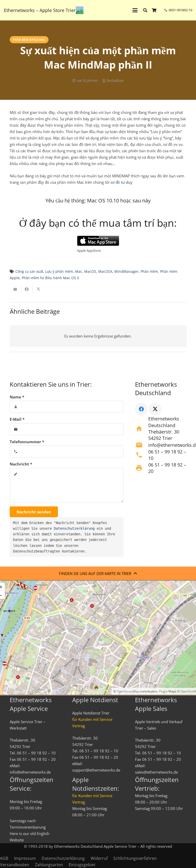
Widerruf (99, 858)
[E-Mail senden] (15, 289)
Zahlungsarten (49, 864)
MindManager (126, 271)
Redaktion (115, 80)
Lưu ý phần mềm (59, 271)
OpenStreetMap (128, 691)
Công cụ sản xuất (29, 271)
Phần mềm (149, 271)
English (43, 833)
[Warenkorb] (154, 10)
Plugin (163, 691)
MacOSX (105, 271)
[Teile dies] (27, 289)
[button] (135, 10)
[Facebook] (141, 409)
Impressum (25, 858)
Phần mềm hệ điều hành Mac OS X (50, 278)
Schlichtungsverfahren (135, 858)
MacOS (90, 271)
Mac (78, 271)
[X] (155, 409)
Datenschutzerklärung (74, 528)
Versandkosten (14, 864)
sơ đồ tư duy (121, 182)
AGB (4, 858)
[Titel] (79, 10)
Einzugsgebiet (82, 864)
